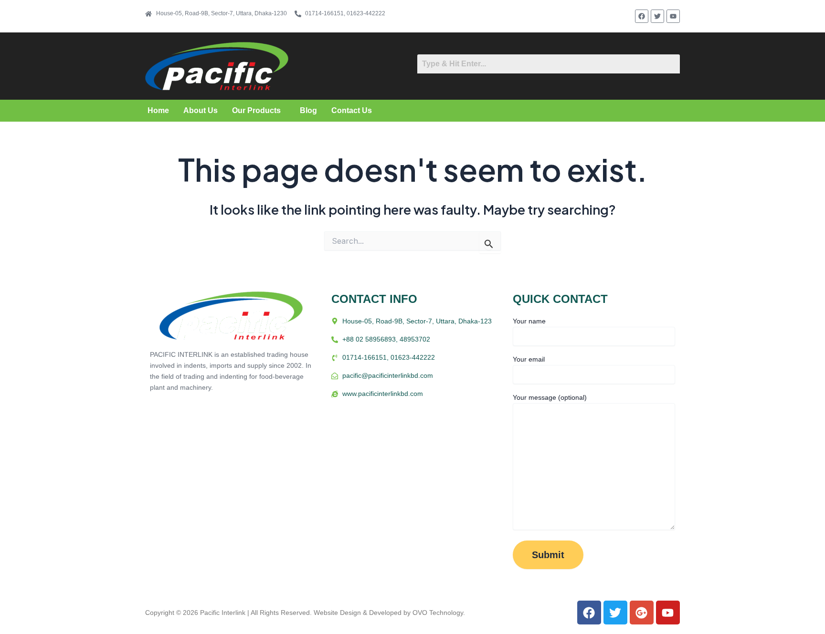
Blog (308, 110)
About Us (200, 110)
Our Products (256, 110)
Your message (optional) (550, 397)
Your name (529, 321)
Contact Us (351, 110)
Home (158, 110)
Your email (529, 359)
